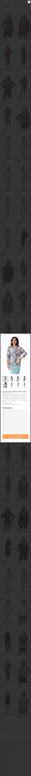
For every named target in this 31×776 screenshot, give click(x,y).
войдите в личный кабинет (15, 437)
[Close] (30, 335)
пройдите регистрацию (20, 435)
